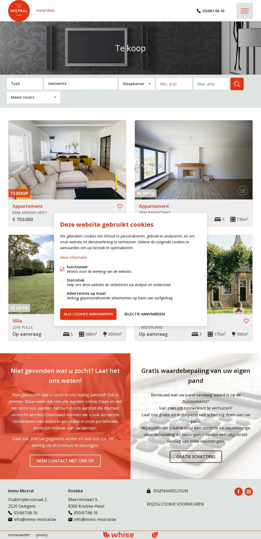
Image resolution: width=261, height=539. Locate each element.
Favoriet (119, 206)
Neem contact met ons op (65, 461)
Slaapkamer (133, 83)
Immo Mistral (21, 491)
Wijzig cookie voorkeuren (175, 504)
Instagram (249, 492)
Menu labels (245, 11)
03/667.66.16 (213, 10)
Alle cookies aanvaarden (88, 314)
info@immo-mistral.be (35, 519)
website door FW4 (155, 535)
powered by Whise (124, 534)
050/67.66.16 (86, 513)
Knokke (75, 491)
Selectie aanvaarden (144, 314)
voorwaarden (19, 534)
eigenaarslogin (170, 491)
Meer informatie (73, 257)
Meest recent (22, 97)
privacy (42, 534)
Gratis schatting (195, 457)
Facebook (238, 492)
